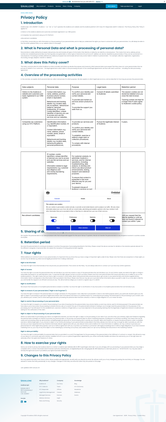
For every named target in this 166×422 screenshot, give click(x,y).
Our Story (60, 384)
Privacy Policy (132, 415)
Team (59, 386)
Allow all (107, 228)
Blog (75, 384)
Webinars (77, 392)
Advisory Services (44, 398)
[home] (27, 6)
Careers (59, 392)
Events (76, 395)
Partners (59, 395)
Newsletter (77, 389)
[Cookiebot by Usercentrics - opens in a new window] (112, 193)
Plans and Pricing (44, 401)
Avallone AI (42, 384)
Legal (58, 398)
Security (59, 401)
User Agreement (118, 415)
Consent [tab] (57, 198)
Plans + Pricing (67, 6)
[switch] (73, 220)
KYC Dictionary (78, 386)
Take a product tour (126, 6)
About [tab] (109, 198)
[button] (41, 6)
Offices (59, 389)
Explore (98, 1)
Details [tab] (83, 198)
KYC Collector (43, 386)
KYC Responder (44, 389)
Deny (58, 228)
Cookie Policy (141, 415)
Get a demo (111, 6)
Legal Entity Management (47, 392)
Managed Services (44, 395)
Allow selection (83, 228)
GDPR (125, 415)
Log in (140, 6)
